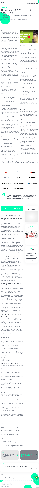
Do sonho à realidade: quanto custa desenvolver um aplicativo (31, 241)
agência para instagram (30, 255)
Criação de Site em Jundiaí (7, 483)
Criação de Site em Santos (32, 483)
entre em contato (5, 22)
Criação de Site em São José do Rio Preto (6, 484)
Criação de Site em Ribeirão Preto (23, 483)
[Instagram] (37, 474)
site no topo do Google (13, 445)
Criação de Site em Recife (15, 483)
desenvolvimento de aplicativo (31, 257)
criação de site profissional (30, 253)
